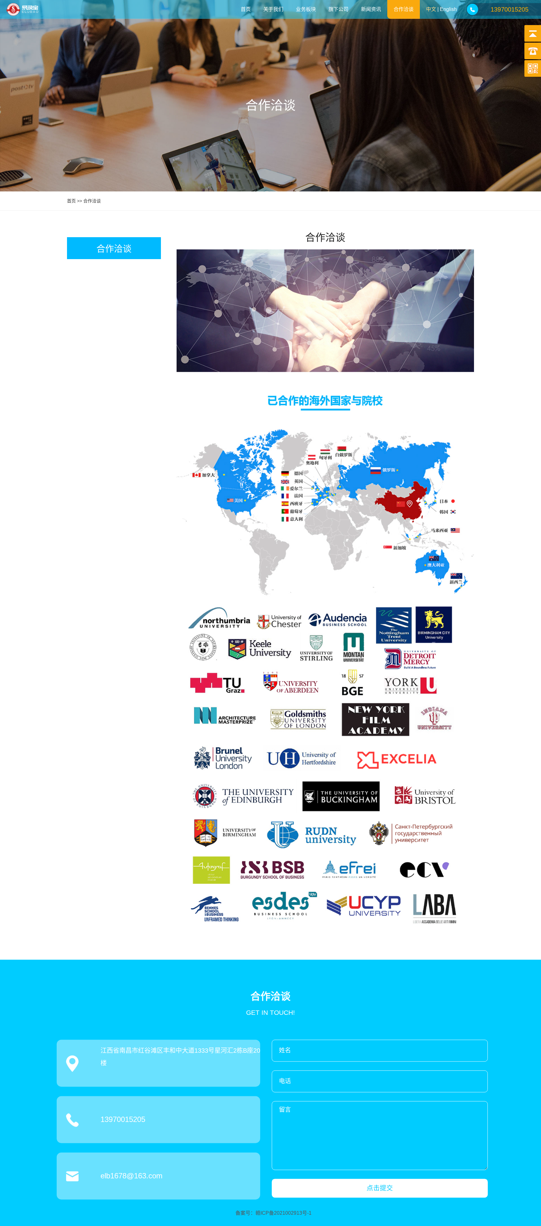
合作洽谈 (404, 9)
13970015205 (509, 9)
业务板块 (306, 9)
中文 (431, 9)
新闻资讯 (371, 9)
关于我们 (273, 9)
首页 (246, 9)
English (448, 9)
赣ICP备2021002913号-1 (283, 1213)
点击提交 (380, 1188)
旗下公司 (338, 9)
